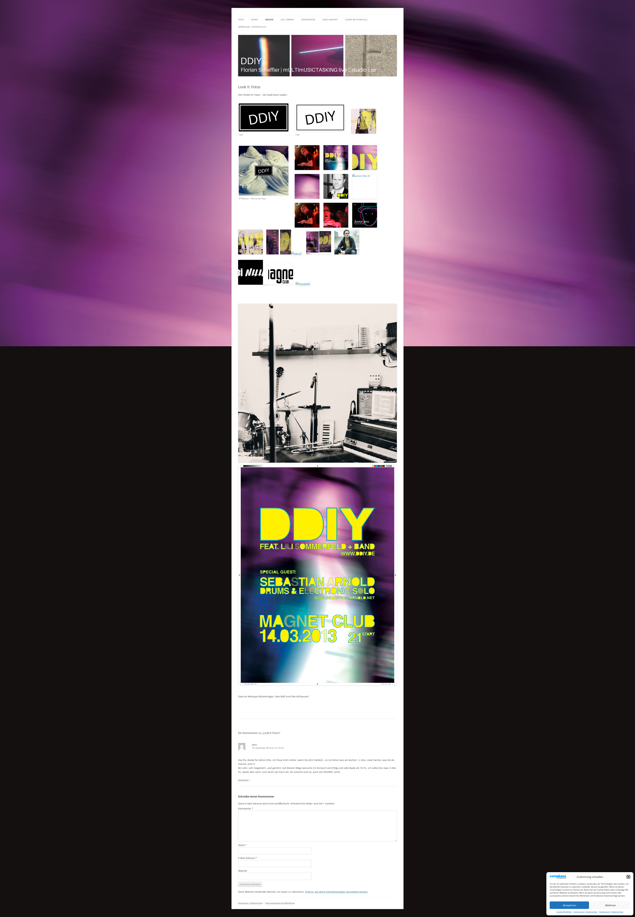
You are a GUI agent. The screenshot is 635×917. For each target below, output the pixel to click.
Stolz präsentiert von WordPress (280, 903)
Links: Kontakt (330, 19)
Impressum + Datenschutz (585, 911)
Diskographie (308, 19)
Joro (254, 744)
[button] (628, 876)
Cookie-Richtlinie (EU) (356, 19)
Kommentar (245, 808)
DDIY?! (241, 19)
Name (242, 845)
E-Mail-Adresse (247, 858)
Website (242, 870)
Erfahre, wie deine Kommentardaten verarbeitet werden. (336, 891)
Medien (269, 19)
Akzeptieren (569, 905)
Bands (254, 19)
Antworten (243, 779)
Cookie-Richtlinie (564, 911)
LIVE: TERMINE (287, 19)
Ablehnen (610, 905)
